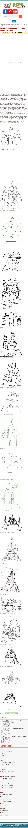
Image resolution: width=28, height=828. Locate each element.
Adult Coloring (5, 748)
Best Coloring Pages (10, 32)
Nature (3, 792)
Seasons (4, 803)
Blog (3, 757)
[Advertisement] (14, 48)
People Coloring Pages (7, 794)
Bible (3, 753)
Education (4, 774)
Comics (4, 767)
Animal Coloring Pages (7, 751)
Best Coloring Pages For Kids (9, 824)
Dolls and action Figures (8, 771)
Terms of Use (11, 826)
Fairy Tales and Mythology (8, 24)
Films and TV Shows (7, 778)
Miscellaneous (5, 790)
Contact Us (17, 826)
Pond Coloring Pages (17, 728)
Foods (3, 780)
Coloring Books (6, 764)
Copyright (25, 825)
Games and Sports (6, 783)
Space (3, 806)
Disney (3, 769)
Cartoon (4, 760)
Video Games (5, 815)
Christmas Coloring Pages (8, 762)
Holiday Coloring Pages (7, 785)
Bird (3, 755)
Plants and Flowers (6, 799)
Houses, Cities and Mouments (9, 787)
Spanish (4, 808)
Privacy (21, 825)
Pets (3, 796)
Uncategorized (5, 812)
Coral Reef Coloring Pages (18, 736)
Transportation (5, 810)
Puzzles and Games (6, 801)
